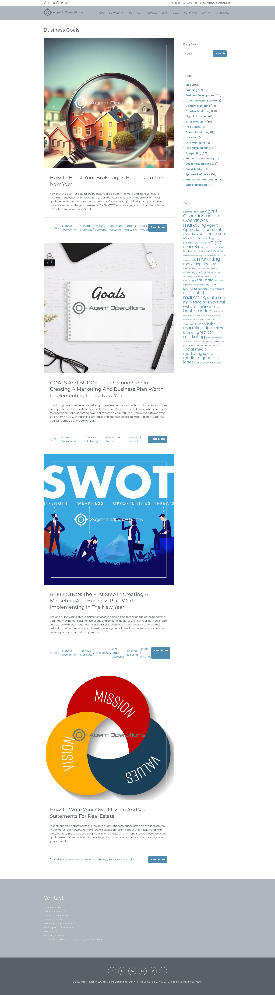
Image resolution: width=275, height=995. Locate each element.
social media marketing (195, 351)
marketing (208, 259)
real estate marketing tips (199, 326)
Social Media (144, 228)
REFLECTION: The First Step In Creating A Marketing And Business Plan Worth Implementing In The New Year (99, 600)
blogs (217, 238)
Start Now (222, 12)
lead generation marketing (194, 255)
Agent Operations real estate (203, 227)
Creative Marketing (92, 439)
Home (101, 12)
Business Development (69, 228)
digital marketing (203, 244)
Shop (165, 12)
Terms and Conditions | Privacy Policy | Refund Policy (73, 939)
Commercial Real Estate (201, 100)
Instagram (199, 251)
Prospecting (102, 653)
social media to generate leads (201, 358)
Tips (129, 12)
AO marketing (191, 234)
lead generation (214, 251)
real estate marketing (195, 295)
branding (188, 242)
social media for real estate (206, 345)
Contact (207, 12)
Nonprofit (190, 12)
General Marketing (86, 228)
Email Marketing (196, 121)
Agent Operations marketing (202, 220)
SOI (196, 362)
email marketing (213, 247)
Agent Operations (200, 213)
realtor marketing (198, 334)
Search (220, 53)
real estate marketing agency (204, 300)
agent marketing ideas (193, 211)
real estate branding (199, 286)
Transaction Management (202, 179)
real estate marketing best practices (204, 306)
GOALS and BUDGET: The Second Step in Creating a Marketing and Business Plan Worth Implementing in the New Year (106, 389)
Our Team (192, 137)
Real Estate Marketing (116, 228)
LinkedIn (193, 260)
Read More (158, 227)
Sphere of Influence (145, 652)
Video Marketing (196, 185)
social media (197, 341)
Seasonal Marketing (131, 228)
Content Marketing (198, 106)
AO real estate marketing (198, 238)
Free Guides (193, 127)
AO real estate (213, 233)
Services (114, 12)
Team (140, 12)
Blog (176, 12)
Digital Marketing (197, 116)
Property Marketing (101, 228)
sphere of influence (209, 362)
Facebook (188, 251)
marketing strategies (196, 272)
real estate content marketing (210, 289)
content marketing (202, 243)
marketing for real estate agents (200, 268)
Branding (191, 90)
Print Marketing (195, 143)
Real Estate (203, 280)
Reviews (152, 12)
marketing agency (199, 263)
